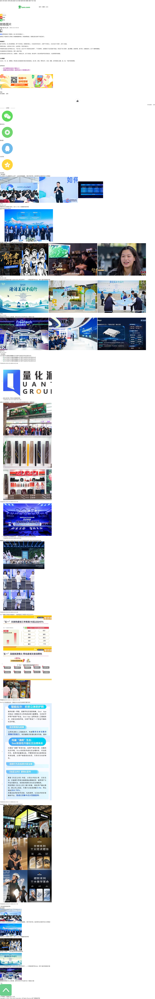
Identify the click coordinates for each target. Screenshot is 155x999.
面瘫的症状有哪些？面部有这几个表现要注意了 (16, 70)
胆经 (1, 34)
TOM (1, 363)
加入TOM (12, 996)
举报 (1, 92)
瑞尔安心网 (6, 27)
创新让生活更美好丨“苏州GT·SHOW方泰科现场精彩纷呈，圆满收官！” (18, 402)
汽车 (32, 0)
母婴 (19, 0)
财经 (24, 0)
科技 (35, 0)
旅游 (14, 0)
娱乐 (6, 0)
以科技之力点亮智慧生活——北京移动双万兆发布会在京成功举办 (19, 536)
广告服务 (7, 996)
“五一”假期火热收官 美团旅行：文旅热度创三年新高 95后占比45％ (16, 614)
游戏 (11, 0)
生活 (17, 0)
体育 (9, 0)
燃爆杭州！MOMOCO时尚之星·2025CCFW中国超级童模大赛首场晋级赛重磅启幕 (20, 540)
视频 (22, 0)
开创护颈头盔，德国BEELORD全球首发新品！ (11, 804)
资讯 (4, 0)
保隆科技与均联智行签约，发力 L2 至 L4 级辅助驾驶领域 (14, 206)
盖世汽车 (2, 208)
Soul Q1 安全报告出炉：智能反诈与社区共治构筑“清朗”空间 (15, 702)
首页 (1, 0)
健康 (27, 0)
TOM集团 (2, 996)
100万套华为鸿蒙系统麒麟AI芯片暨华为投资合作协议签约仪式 (15, 355)
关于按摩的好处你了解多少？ (11, 68)
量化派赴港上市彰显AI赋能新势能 (11, 398)
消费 (29, 0)
